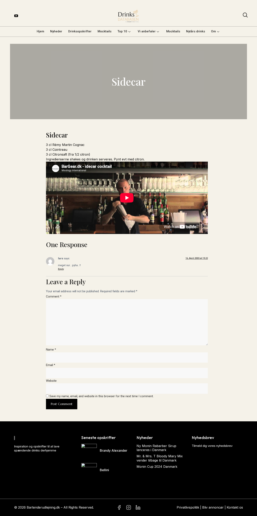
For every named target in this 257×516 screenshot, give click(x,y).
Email (50, 365)
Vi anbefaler (147, 31)
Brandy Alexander (113, 450)
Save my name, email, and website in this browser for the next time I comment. (101, 396)
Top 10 (122, 31)
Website (51, 381)
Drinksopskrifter (80, 31)
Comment (53, 296)
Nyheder (56, 31)
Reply (61, 269)
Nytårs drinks (195, 31)
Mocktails (104, 31)
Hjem (40, 31)
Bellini (104, 470)
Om (213, 31)
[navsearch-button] (245, 15)
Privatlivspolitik (188, 507)
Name (51, 349)
